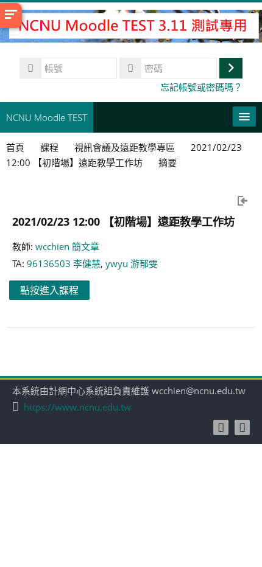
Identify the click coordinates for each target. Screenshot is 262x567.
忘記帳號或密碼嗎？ (201, 87)
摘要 (167, 162)
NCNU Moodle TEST (46, 117)
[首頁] (131, 28)
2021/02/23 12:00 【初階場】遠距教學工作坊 (123, 221)
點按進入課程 (49, 290)
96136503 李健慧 (64, 263)
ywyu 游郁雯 (131, 263)
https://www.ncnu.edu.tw (77, 407)
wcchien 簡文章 (67, 246)
